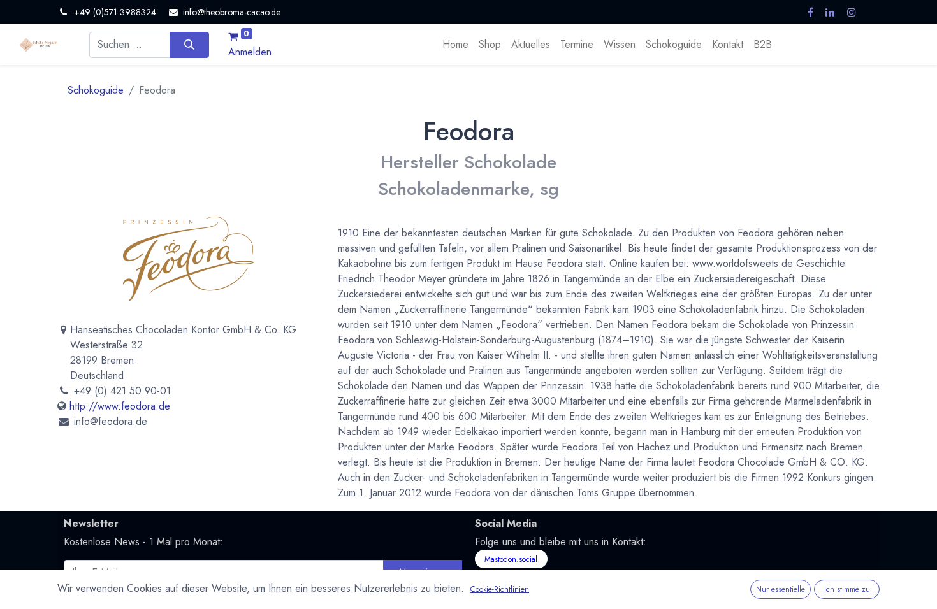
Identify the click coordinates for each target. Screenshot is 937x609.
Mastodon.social (510, 559)
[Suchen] (189, 44)
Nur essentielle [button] (780, 589)
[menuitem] (455, 44)
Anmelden (250, 52)
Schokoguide (96, 90)
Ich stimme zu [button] (847, 589)
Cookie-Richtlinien (499, 589)
